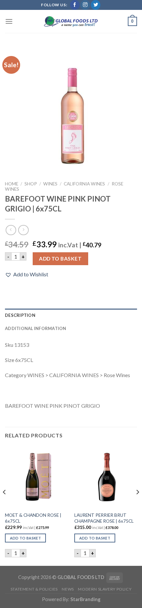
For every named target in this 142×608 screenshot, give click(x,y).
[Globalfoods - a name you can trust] (71, 21)
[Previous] (4, 505)
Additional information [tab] (35, 328)
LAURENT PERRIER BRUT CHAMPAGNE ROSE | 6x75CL (104, 518)
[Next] (137, 505)
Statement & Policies (34, 589)
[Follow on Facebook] (75, 5)
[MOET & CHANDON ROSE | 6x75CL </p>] (36, 477)
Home (11, 183)
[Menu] (9, 21)
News (68, 589)
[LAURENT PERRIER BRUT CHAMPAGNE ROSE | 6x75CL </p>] (105, 477)
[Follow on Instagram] (85, 5)
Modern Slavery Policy (104, 589)
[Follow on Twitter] (95, 5)
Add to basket (60, 259)
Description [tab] (20, 315)
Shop (30, 183)
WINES (50, 183)
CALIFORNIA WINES (84, 183)
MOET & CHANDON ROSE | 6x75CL (33, 518)
